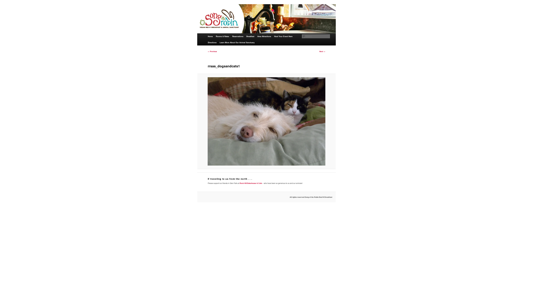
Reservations (237, 36)
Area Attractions (264, 36)
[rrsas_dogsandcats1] (266, 121)
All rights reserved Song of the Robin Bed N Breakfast (311, 197)
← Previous (212, 51)
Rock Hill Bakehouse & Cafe (251, 183)
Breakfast (250, 36)
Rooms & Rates (222, 36)
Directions (212, 42)
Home (210, 36)
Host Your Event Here (283, 36)
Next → (322, 51)
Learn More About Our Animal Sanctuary (237, 42)
